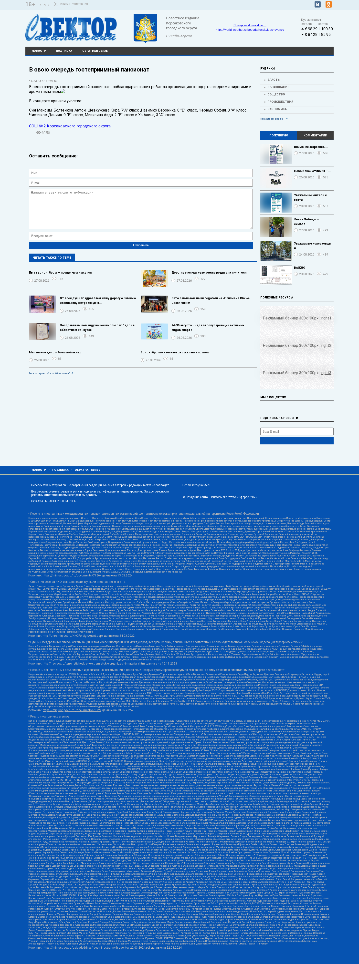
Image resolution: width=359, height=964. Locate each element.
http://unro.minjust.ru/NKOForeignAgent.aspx (73, 635)
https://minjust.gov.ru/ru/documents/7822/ (72, 710)
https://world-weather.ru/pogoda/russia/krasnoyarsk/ (250, 29)
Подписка (64, 50)
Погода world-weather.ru (249, 25)
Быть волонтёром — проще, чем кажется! (60, 272)
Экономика (277, 109)
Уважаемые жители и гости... (310, 198)
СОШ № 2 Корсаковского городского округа (70, 126)
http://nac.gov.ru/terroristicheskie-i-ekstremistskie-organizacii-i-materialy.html (94, 663)
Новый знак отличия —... (312, 171)
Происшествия (280, 101)
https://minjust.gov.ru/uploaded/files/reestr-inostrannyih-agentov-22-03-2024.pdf (96, 947)
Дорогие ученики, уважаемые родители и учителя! (209, 272)
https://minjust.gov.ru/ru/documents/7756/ (72, 575)
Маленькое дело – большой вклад (55, 352)
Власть (273, 80)
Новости (39, 50)
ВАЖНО (299, 267)
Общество (276, 94)
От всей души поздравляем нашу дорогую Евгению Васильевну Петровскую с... (98, 301)
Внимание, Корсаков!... (311, 147)
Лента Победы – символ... (306, 222)
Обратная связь (95, 50)
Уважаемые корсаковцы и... (312, 246)
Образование (278, 87)
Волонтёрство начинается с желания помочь (175, 352)
